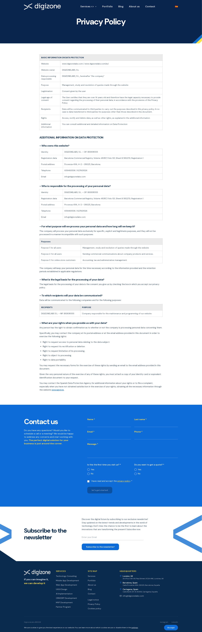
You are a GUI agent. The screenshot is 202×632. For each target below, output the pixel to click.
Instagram (164, 622)
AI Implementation (64, 593)
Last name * (140, 419)
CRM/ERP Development (66, 598)
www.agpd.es (58, 390)
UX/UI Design (61, 589)
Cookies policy (94, 608)
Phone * (138, 431)
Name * (91, 419)
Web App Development (66, 585)
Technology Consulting (66, 576)
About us (134, 6)
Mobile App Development (67, 580)
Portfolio (107, 6)
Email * (90, 431)
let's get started (100, 490)
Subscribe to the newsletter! (100, 547)
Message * (92, 444)
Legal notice (93, 599)
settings (134, 628)
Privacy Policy (94, 604)
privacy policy (123, 481)
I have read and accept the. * (111, 481)
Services (91, 576)
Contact (150, 6)
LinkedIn (174, 622)
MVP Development (64, 602)
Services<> (87, 6)
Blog (121, 6)
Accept (171, 627)
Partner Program (63, 607)
